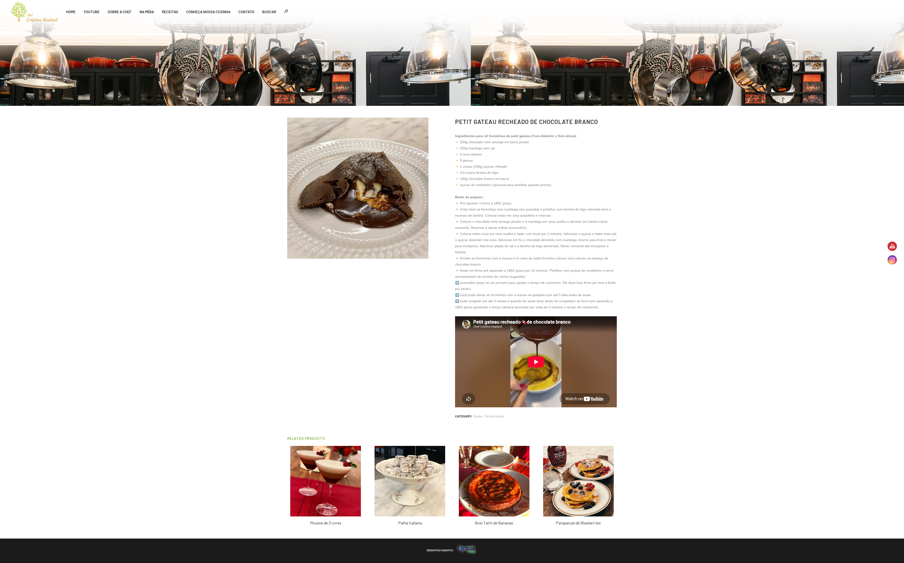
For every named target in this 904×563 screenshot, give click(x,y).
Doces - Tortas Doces (488, 416)
